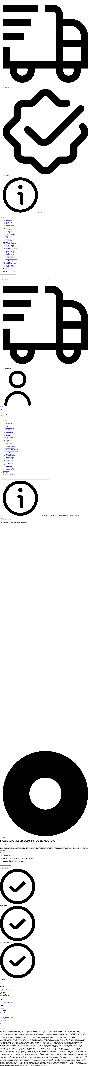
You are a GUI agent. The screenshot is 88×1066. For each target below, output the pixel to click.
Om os (4, 1010)
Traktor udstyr (7, 262)
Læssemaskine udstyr (8, 242)
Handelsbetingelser (8, 1002)
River (1, 521)
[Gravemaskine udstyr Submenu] (14, 219)
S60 (6, 864)
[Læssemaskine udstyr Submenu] (14, 242)
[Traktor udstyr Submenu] (11, 262)
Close (4, 217)
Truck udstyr (6, 270)
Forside (2, 518)
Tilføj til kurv (4, 868)
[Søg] (48, 280)
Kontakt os (5, 1008)
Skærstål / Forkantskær (9, 271)
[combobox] (25, 279)
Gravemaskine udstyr (8, 219)
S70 (18, 864)
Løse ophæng (6, 268)
